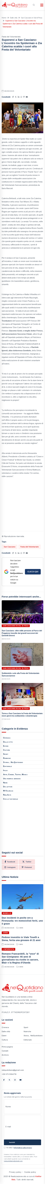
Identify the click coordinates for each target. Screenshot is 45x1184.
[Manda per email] (27, 97)
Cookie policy (30, 1172)
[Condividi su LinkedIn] (18, 97)
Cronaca (6, 738)
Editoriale (7, 766)
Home (4, 18)
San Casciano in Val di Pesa (31, 18)
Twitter (28, 862)
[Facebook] (4, 1080)
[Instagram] (15, 1080)
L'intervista (8, 949)
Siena (5, 933)
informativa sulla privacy (23, 1148)
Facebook (11, 862)
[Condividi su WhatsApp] (21, 97)
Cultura (6, 750)
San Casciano (9, 547)
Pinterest (28, 867)
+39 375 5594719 (9, 1074)
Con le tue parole (10, 799)
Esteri (5, 746)
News (5, 783)
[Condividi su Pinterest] (24, 97)
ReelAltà (7, 795)
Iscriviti (12, 1142)
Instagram (11, 867)
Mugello (7, 913)
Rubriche (7, 758)
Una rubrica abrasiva (12, 779)
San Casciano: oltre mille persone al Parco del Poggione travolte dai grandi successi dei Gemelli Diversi (22, 633)
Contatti (5, 1051)
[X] (9, 1080)
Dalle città (13, 18)
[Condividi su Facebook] (13, 97)
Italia (5, 770)
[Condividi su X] (16, 97)
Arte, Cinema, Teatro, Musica (15, 774)
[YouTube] (20, 1080)
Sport (5, 754)
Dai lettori (7, 787)
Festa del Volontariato (29, 547)
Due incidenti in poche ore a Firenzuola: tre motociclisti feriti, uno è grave (22, 921)
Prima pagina (7, 1047)
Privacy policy (15, 1172)
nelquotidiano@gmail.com (13, 1070)
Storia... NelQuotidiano (13, 762)
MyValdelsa (8, 791)
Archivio (5, 1055)
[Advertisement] (22, 71)
